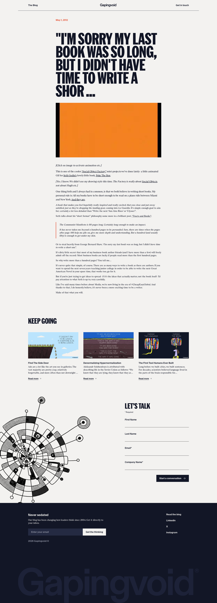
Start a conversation (170, 478)
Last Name (130, 433)
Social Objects (149, 181)
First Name (131, 419)
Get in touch (182, 5)
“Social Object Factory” (94, 171)
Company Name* (134, 462)
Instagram (171, 532)
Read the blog (173, 514)
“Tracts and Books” (141, 216)
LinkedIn (171, 520)
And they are (78, 199)
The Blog (33, 5)
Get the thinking (94, 532)
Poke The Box (103, 175)
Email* (128, 448)
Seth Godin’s (70, 175)
